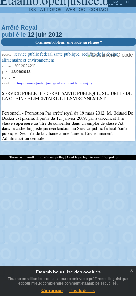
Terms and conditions (25, 157)
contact (98, 9)
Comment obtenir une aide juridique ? (68, 42)
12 (31, 34)
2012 (55, 34)
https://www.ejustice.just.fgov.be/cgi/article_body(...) (54, 83)
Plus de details (82, 290)
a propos (51, 9)
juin (41, 34)
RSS (32, 9)
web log (75, 9)
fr (115, 2)
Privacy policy (54, 157)
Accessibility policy (104, 157)
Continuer (52, 290)
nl (128, 2)
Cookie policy (77, 157)
